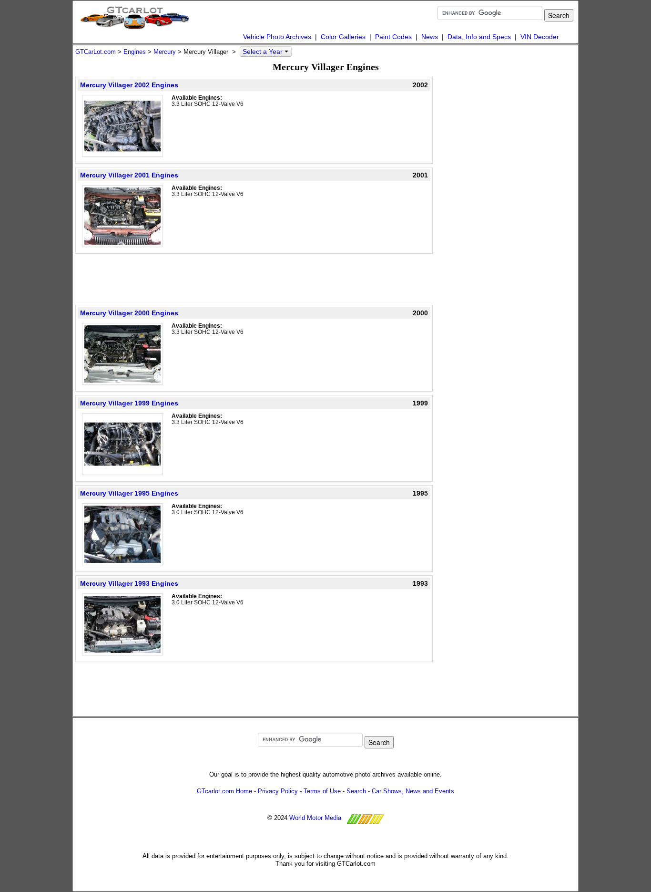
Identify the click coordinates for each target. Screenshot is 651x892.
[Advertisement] (254, 278)
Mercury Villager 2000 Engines (129, 313)
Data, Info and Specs (479, 37)
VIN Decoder (539, 37)
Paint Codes (393, 37)
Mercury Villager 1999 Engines (129, 403)
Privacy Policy (278, 791)
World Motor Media (315, 817)
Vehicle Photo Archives (277, 37)
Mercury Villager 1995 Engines (129, 493)
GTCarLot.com (95, 51)
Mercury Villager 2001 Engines (129, 175)
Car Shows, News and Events (413, 791)
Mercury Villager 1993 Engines (129, 583)
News (429, 37)
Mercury (164, 51)
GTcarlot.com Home (224, 791)
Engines (134, 51)
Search (356, 791)
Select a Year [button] (264, 51)
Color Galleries (343, 37)
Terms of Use (322, 791)
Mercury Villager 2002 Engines (129, 85)
